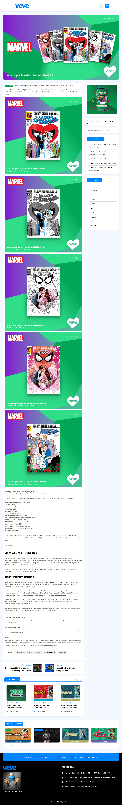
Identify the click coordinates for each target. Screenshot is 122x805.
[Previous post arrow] (5, 668)
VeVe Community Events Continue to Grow (103, 159)
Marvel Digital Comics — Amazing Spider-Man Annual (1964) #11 (20, 669)
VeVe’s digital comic (24, 90)
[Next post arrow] (81, 668)
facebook (48, 757)
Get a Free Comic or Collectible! (102, 122)
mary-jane (55, 86)
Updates (93, 217)
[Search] (101, 6)
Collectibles (94, 190)
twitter (64, 757)
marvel (35, 86)
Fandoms (93, 204)
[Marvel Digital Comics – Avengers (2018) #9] (70, 693)
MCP (92, 208)
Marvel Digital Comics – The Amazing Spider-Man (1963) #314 (42, 706)
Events (93, 199)
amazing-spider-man (25, 86)
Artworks (93, 186)
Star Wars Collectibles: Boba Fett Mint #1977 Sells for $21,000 (87, 773)
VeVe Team (12, 703)
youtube (94, 757)
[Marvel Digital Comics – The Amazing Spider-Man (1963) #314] (43, 693)
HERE (32, 565)
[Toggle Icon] (107, 6)
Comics (9, 86)
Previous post (26, 665)
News (92, 212)
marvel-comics (44, 86)
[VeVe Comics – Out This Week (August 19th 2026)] (16, 693)
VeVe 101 (93, 226)
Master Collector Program (54, 582)
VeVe (92, 221)
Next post (59, 665)
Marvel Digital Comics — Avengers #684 (66, 669)
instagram (79, 757)
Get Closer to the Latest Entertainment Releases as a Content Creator (90, 777)
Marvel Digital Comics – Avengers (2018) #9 (69, 706)
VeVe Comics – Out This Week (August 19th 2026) (14, 706)
